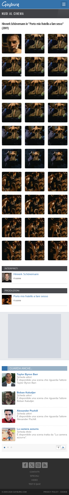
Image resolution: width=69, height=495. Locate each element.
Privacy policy (51, 492)
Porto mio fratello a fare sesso (30, 296)
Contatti (34, 472)
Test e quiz (35, 484)
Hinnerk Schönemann (26, 274)
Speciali (34, 476)
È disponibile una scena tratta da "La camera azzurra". (42, 433)
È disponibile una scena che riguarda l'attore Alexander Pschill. (42, 415)
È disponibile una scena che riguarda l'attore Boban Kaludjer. (42, 396)
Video (34, 480)
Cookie (63, 492)
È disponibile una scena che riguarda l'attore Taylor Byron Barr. (42, 378)
